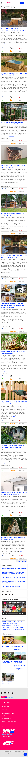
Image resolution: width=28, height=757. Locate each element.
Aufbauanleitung (5, 707)
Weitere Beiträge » (21, 561)
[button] (5, 48)
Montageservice (5, 709)
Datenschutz (4, 717)
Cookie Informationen (6, 718)
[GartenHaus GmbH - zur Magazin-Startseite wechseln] (7, 697)
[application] (14, 608)
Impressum (4, 722)
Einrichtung (5, 623)
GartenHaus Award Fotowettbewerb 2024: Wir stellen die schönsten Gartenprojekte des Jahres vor (13, 577)
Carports (19, 621)
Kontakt (3, 715)
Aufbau (4, 621)
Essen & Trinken (13, 623)
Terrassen (21, 629)
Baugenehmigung (11, 621)
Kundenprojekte (6, 629)
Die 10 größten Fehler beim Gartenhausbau (7, 682)
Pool (12, 629)
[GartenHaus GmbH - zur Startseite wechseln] (12, 2)
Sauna (16, 629)
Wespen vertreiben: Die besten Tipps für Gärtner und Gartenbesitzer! (7, 646)
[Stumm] (22, 613)
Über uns (4, 704)
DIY (23, 621)
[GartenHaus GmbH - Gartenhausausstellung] (8, 735)
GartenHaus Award (6, 706)
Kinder (22, 627)
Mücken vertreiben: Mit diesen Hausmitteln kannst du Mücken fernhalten (19, 647)
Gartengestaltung (6, 627)
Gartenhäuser (15, 627)
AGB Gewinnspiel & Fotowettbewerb (9, 721)
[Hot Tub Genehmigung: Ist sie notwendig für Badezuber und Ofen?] (14, 26)
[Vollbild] (24, 613)
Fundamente (15, 625)
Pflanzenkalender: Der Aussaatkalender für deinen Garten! (7, 663)
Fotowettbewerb (6, 625)
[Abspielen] (3, 613)
